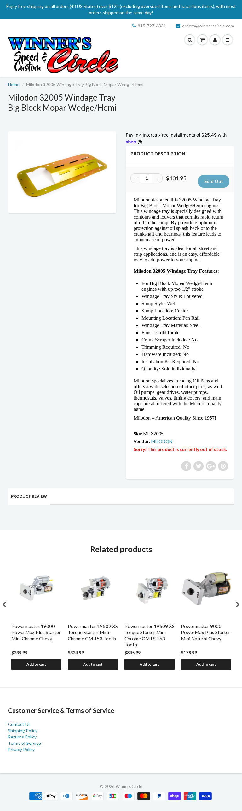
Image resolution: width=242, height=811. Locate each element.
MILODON (161, 441)
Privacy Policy (21, 749)
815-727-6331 (152, 25)
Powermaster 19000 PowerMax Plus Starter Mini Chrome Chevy (36, 632)
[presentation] (4, 604)
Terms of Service (24, 743)
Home (14, 84)
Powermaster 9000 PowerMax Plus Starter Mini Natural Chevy (205, 632)
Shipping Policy (22, 730)
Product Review (29, 496)
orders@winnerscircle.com (208, 25)
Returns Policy (22, 736)
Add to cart (36, 664)
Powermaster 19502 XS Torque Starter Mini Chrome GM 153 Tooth (93, 632)
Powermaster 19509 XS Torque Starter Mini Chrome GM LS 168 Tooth (149, 635)
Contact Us (19, 724)
